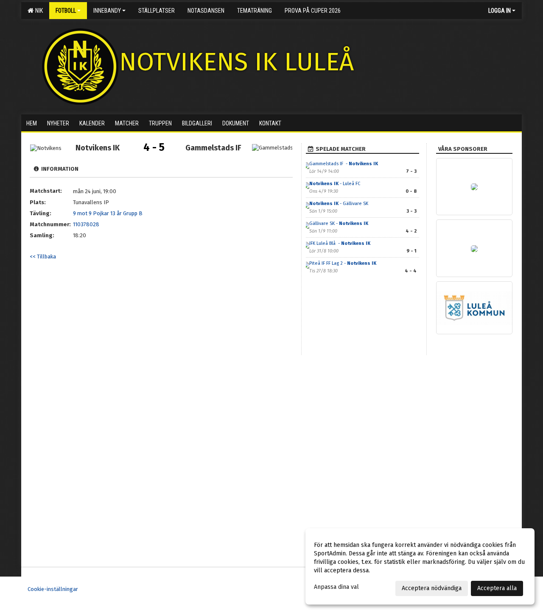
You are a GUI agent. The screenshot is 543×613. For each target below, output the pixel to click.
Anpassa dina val (336, 587)
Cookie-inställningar (53, 589)
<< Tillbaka (43, 256)
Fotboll (66, 10)
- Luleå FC (335, 183)
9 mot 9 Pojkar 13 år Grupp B (108, 213)
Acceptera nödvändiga (432, 588)
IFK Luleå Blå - (339, 243)
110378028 (86, 224)
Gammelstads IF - (343, 163)
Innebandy (107, 10)
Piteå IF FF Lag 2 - (342, 263)
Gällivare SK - (338, 223)
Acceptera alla (497, 588)
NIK (38, 10)
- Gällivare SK (338, 203)
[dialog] (420, 566)
